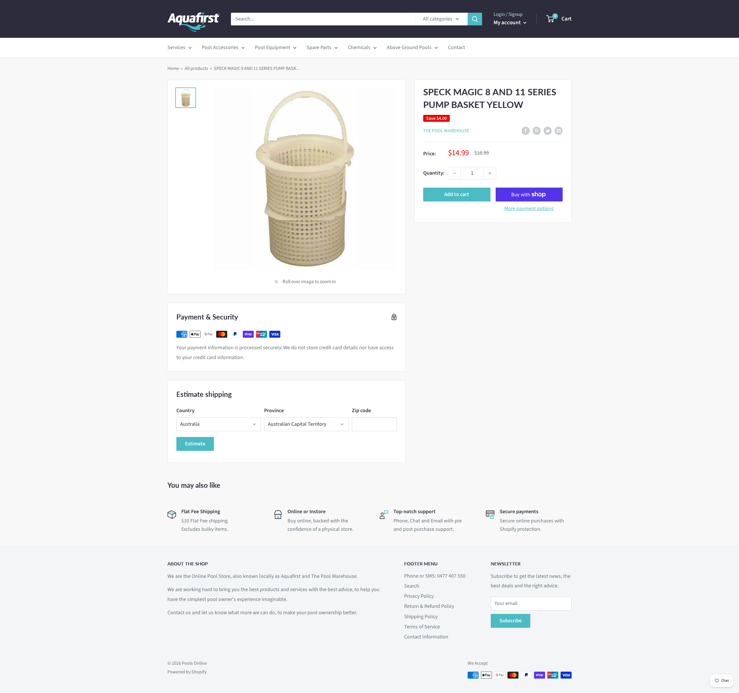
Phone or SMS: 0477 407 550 (434, 576)
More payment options (529, 208)
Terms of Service (422, 626)
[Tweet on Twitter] (548, 130)
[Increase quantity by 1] (490, 173)
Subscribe (510, 620)
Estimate (195, 443)
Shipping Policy (421, 616)
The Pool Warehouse (446, 131)
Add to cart (456, 194)
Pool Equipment (272, 47)
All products (196, 68)
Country (185, 410)
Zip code (361, 410)
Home (173, 68)
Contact (456, 47)
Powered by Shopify (186, 672)
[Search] (475, 19)
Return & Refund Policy (429, 606)
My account (508, 23)
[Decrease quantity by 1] (454, 173)
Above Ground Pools (409, 47)
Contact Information (426, 636)
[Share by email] (559, 130)
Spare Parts (319, 47)
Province (274, 410)
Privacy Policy (419, 596)
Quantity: (434, 173)
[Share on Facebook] (526, 130)
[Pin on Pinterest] (537, 130)
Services (176, 47)
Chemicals (359, 47)
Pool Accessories (220, 47)
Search (411, 586)
